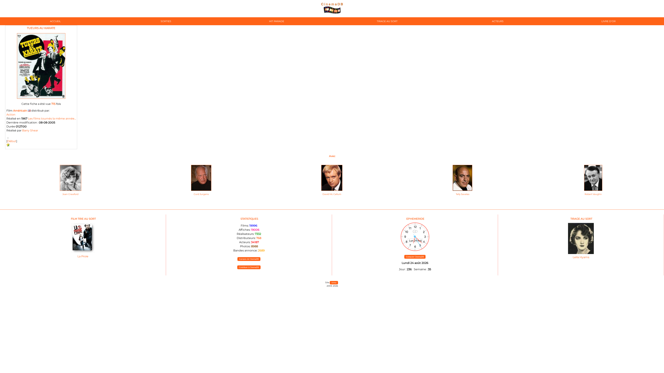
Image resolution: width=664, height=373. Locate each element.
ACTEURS (498, 21)
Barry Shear (30, 130)
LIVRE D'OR (608, 21)
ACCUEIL (55, 21)
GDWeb (333, 283)
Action (10, 114)
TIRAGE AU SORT (387, 21)
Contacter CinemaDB (415, 257)
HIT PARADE (276, 21)
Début (11, 141)
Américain (20, 110)
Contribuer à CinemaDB (249, 267)
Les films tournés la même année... (52, 118)
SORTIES (166, 21)
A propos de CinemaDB (249, 259)
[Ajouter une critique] (8, 145)
